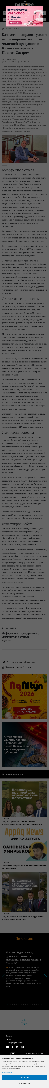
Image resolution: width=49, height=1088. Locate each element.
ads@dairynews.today (15, 1043)
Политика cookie (7, 1072)
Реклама (8, 1039)
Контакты (9, 1036)
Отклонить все (24, 1083)
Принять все (24, 1077)
